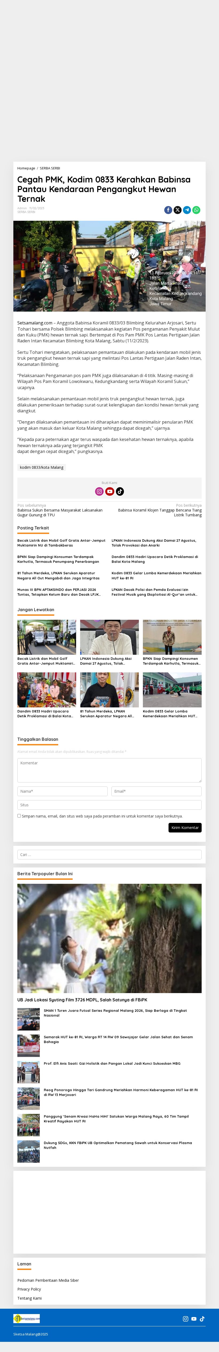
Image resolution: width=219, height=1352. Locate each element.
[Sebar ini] (168, 210)
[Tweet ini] (178, 210)
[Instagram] (99, 491)
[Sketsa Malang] (26, 1318)
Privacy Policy (29, 1289)
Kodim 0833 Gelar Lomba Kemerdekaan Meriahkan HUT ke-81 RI (156, 575)
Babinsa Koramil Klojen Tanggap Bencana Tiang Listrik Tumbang (160, 510)
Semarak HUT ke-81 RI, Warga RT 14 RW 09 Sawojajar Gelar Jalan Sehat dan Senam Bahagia (118, 1039)
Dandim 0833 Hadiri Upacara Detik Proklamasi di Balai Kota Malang (155, 559)
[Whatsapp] (196, 210)
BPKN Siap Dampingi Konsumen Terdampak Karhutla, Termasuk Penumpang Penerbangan (58, 559)
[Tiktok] (120, 491)
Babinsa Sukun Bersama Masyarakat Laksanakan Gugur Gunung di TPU (60, 510)
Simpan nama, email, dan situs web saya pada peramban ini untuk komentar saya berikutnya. (102, 816)
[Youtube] (109, 491)
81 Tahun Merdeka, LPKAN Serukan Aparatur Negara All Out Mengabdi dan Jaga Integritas (58, 575)
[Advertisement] (109, 37)
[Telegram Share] (187, 210)
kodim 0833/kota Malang (41, 467)
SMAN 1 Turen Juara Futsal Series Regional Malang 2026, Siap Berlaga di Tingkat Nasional (115, 1012)
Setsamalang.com (34, 323)
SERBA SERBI (26, 212)
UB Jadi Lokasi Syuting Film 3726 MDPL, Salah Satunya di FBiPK (82, 999)
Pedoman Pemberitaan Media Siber (48, 1280)
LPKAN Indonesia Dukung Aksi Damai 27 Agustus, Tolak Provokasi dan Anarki (154, 542)
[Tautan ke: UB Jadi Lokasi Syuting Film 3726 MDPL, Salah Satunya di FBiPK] (109, 938)
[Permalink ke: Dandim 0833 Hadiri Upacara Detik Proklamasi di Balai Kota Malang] (46, 689)
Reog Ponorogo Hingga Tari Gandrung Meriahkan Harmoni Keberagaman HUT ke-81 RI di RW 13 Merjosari (121, 1092)
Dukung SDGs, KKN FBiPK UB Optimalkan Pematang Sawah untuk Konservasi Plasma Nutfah (118, 1145)
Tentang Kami (29, 1298)
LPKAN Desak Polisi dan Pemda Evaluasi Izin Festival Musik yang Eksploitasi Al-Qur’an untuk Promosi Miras (153, 592)
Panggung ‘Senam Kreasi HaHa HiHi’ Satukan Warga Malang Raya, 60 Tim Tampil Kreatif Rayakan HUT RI (116, 1118)
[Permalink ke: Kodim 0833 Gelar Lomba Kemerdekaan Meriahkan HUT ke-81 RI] (172, 689)
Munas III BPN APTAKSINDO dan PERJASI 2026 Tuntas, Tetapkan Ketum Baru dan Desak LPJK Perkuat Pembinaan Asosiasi (58, 592)
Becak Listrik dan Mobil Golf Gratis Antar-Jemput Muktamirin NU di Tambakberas (61, 542)
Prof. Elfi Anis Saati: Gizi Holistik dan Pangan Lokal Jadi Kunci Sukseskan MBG (112, 1063)
